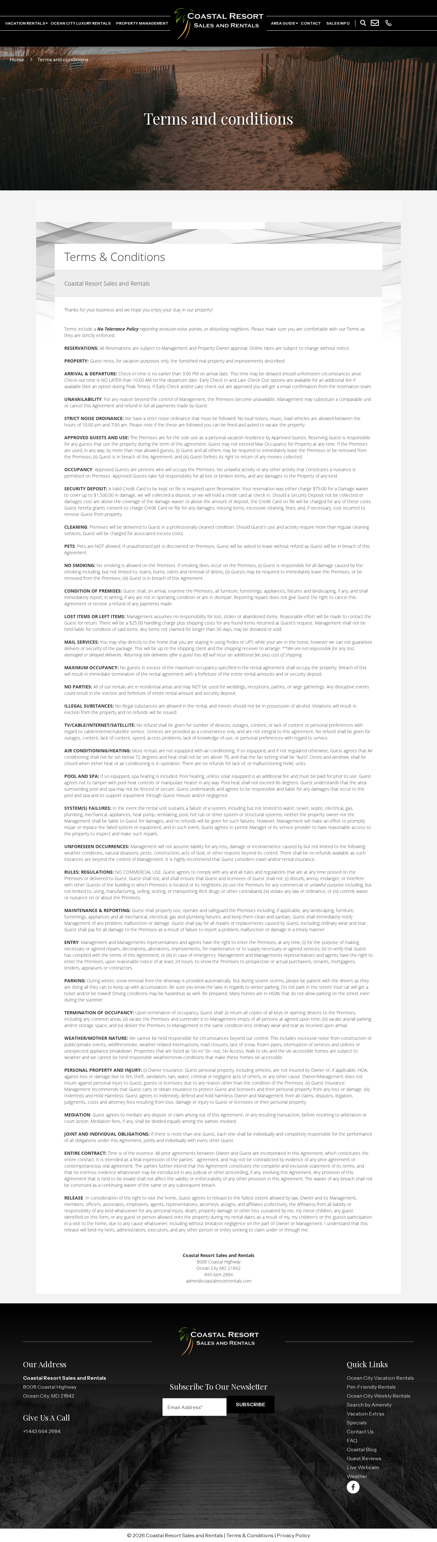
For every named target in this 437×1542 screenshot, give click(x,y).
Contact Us (360, 1431)
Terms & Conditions (250, 1535)
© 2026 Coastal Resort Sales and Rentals (175, 1535)
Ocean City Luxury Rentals (81, 23)
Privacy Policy (293, 1535)
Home (17, 59)
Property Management (142, 23)
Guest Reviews (364, 1458)
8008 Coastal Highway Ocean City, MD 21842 (64, 1387)
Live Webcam (363, 1467)
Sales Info (338, 23)
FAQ (352, 1440)
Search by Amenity (369, 1404)
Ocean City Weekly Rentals (378, 1395)
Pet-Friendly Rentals (371, 1387)
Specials (357, 1422)
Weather (357, 1476)
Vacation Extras (365, 1413)
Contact (311, 23)
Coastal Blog (362, 1449)
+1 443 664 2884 (41, 1431)
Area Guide (283, 23)
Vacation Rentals (25, 23)
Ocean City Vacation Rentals (380, 1378)
